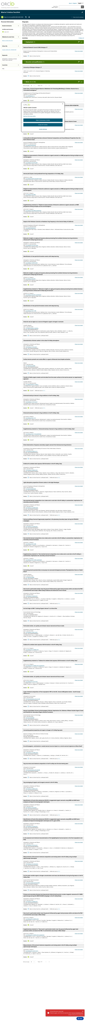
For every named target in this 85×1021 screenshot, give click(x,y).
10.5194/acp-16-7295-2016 (31, 526)
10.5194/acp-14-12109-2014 (32, 864)
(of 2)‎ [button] (44, 390)
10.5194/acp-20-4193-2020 (31, 162)
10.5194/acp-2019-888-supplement (33, 210)
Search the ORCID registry (55, 7)
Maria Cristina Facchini (7, 40)
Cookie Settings (43, 129)
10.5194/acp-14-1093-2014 (31, 826)
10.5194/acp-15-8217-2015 (31, 632)
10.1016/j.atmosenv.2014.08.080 (33, 770)
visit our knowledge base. (77, 1013)
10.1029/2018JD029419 (31, 228)
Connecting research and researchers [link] (10, 7)
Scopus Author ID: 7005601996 (9, 49)
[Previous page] (46, 85)
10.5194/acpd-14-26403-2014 (32, 919)
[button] (81, 38)
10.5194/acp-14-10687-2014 (32, 752)
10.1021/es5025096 (30, 717)
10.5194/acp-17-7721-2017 (31, 402)
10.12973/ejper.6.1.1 (30, 96)
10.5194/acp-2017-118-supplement (33, 434)
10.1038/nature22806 (30, 365)
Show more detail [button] (79, 51)
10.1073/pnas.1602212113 (31, 451)
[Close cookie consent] (62, 103)
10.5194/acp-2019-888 (31, 194)
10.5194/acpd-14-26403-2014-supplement (35, 935)
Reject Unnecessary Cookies (43, 120)
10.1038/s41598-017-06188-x (32, 328)
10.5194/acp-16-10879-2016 (32, 507)
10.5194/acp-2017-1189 (31, 310)
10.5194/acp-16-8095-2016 (31, 470)
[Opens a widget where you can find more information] (80, 1018)
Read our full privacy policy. (29, 116)
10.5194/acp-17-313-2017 (31, 347)
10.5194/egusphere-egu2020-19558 (34, 178)
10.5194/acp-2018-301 (31, 278)
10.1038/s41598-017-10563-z (32, 384)
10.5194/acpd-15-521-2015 (32, 681)
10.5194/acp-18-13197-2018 (32, 245)
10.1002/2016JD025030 (31, 489)
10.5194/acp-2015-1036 (31, 544)
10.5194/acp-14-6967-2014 (31, 788)
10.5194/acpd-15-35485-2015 (32, 649)
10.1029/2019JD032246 (31, 145)
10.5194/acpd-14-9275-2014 (32, 951)
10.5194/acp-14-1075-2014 (31, 845)
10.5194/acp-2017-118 (31, 418)
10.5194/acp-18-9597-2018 (31, 262)
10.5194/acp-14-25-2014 (31, 807)
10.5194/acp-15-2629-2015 (31, 596)
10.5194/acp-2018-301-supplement (33, 294)
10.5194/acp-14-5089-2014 (31, 901)
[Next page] (49, 85)
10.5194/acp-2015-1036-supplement (34, 560)
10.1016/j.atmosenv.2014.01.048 (33, 699)
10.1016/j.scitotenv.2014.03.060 (33, 882)
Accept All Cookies (43, 124)
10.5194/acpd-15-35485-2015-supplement (35, 665)
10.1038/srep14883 (30, 577)
